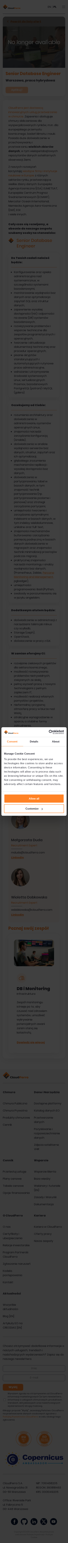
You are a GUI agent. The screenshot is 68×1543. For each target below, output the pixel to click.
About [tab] (56, 741)
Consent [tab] (12, 741)
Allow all (34, 798)
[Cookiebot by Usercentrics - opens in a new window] (49, 732)
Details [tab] (34, 741)
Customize (32, 808)
